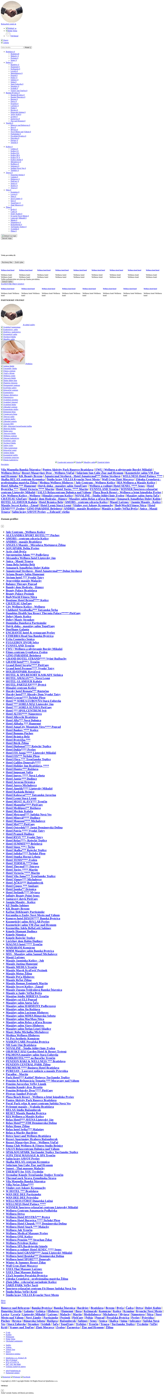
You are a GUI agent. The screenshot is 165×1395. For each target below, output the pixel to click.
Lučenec (15, 106)
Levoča (14, 71)
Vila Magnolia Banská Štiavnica (21, 469)
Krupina (14, 104)
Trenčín (9, 123)
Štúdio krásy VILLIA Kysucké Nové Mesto (73, 479)
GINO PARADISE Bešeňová (44, 508)
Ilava (13, 127)
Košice (9, 147)
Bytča (14, 209)
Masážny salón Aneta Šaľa (142, 495)
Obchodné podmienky (14, 1341)
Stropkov (15, 86)
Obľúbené (14, 36)
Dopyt (5, 40)
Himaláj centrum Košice (57, 495)
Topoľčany (16, 203)
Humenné (15, 67)
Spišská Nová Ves (18, 168)
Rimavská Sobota (18, 112)
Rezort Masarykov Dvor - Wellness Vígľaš (48, 472)
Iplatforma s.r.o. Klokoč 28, (16, 1358)
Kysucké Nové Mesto (20, 216)
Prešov (9, 62)
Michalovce (16, 162)
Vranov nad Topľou (19, 91)
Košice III (15, 155)
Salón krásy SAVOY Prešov (29, 511)
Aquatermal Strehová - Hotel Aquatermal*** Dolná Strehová (82, 476)
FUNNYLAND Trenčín (104, 489)
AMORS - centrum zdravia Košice (86, 502)
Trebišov (15, 170)
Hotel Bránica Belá (51, 502)
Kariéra (8, 1335)
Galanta (14, 177)
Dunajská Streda (18, 175)
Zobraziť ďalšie (7, 282)
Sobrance (15, 166)
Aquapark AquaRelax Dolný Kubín (139, 498)
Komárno (15, 192)
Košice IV (15, 157)
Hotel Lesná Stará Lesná (55, 505)
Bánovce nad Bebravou (20, 125)
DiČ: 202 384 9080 (13, 1364)
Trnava (9, 173)
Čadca (14, 212)
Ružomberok (16, 225)
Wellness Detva (10, 472)
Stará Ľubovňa (17, 84)
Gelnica (14, 149)
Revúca (14, 110)
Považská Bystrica (18, 136)
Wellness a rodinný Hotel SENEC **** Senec (117, 485)
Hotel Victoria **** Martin (37, 489)
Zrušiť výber (19, 262)
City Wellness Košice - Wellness (20, 495)
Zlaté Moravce (17, 205)
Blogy (3, 1301)
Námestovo (16, 222)
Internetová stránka (13, 1354)
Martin (14, 220)
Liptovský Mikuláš (18, 218)
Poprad (14, 75)
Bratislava (10, 52)
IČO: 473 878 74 (12, 1362)
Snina (13, 82)
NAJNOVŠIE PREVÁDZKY (12, 284)
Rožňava (15, 164)
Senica (14, 183)
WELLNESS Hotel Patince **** (142, 476)
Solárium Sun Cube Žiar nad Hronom (99, 472)
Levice (14, 194)
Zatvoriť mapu (7, 238)
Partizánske (16, 134)
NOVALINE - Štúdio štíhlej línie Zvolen (99, 495)
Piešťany (15, 181)
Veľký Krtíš (16, 114)
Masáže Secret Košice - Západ (19, 505)
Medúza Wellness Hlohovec (56, 482)
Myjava (14, 130)
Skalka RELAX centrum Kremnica (23, 479)
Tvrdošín (15, 229)
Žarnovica (15, 119)
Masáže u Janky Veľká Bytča (120, 508)
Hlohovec (15, 179)
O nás (8, 1332)
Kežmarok (15, 69)
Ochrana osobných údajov (16, 1367)
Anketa (6, 43)
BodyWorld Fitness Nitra (130, 505)
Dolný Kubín (16, 214)
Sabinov (14, 80)
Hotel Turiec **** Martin (72, 489)
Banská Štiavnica (18, 97)
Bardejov (15, 65)
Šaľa (13, 201)
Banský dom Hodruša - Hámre (48, 498)
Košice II (15, 153)
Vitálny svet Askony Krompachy (93, 505)
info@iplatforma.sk (13, 1371)
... (58, 511)
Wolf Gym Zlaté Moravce (118, 479)
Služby (8, 1345)
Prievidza (15, 138)
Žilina (9, 207)
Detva (14, 101)
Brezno (14, 99)
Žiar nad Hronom (18, 121)
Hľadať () (28, 47)
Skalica (14, 186)
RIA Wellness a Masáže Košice (136, 482)
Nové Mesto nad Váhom (21, 132)
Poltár (14, 108)
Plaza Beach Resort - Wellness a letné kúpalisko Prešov (127, 492)
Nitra (8, 190)
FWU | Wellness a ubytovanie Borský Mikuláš (123, 469)
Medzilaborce (16, 73)
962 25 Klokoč (11, 1360)
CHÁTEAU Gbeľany (14, 498)
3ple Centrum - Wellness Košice (95, 482)
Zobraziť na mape (10, 236)
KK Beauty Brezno (31, 476)
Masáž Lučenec (119, 502)
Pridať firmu (12, 31)
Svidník (14, 88)
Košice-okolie (17, 160)
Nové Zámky (16, 199)
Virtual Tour (10, 1349)
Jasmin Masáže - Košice (146, 502)
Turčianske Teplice (18, 227)
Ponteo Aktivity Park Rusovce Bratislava (68, 469)
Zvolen (14, 117)
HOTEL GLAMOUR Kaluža (19, 502)
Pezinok (14, 58)
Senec (14, 60)
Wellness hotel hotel (7, 270)
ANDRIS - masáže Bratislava (82, 508)
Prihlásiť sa (12, 28)
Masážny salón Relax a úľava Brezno (92, 498)
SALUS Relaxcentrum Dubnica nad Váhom (64, 492)
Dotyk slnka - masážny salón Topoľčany (62, 485)
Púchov (14, 140)
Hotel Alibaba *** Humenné (18, 485)
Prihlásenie (10, 1337)
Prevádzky (5, 464)
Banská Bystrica (13, 93)
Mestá (3, 1303)
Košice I (14, 151)
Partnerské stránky (13, 1373)
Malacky (15, 56)
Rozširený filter (7, 262)
